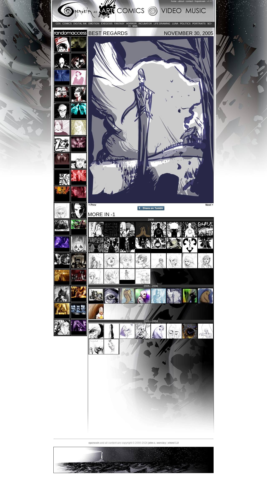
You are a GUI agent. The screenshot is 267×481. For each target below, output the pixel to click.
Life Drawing (162, 23)
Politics (185, 23)
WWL (135, 26)
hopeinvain (200, 1)
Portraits (199, 23)
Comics (67, 23)
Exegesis (107, 23)
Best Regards (108, 33)
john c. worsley (157, 442)
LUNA (175, 23)
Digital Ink (80, 23)
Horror (131, 23)
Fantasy (119, 23)
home (173, 1)
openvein (93, 442)
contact (189, 1)
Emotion (94, 23)
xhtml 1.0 (173, 442)
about (181, 1)
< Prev (92, 204)
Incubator (145, 23)
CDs (58, 23)
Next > (209, 204)
